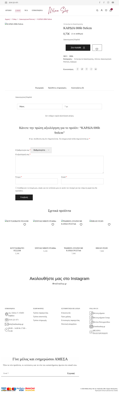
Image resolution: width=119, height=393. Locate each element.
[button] (45, 243)
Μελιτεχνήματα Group (101, 318)
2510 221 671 (13, 2)
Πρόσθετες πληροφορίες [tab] (57, 88)
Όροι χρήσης (66, 317)
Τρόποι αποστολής (40, 317)
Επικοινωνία (37, 10)
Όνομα (18, 177)
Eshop (18, 10)
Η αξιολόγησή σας (22, 154)
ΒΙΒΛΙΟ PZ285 (102, 248)
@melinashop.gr (59, 283)
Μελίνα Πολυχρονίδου (101, 322)
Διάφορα (73, 62)
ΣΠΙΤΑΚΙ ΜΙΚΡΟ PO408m (45, 248)
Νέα (26, 10)
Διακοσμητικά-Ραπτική (27, 19)
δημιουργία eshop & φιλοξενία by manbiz (106, 390)
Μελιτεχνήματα (98, 313)
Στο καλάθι (76, 47)
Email (64, 177)
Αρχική (8, 10)
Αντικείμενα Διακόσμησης (73, 24)
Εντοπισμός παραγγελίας (70, 320)
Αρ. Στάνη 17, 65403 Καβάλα (16, 314)
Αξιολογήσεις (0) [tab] (77, 88)
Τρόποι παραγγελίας (40, 313)
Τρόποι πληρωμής (40, 320)
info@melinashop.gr (15, 324)
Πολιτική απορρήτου (69, 324)
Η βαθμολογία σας (23, 150)
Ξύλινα (97, 59)
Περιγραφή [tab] (39, 88)
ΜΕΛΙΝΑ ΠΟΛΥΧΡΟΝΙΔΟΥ (100, 332)
